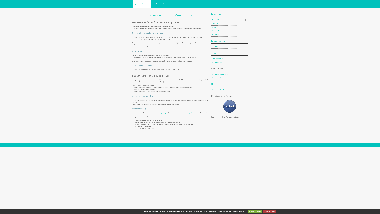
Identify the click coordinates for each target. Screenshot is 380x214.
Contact (165, 4)
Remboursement (217, 62)
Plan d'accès (216, 84)
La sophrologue (218, 41)
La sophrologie (217, 14)
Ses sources (215, 34)
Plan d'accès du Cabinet (219, 90)
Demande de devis (217, 78)
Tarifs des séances (217, 58)
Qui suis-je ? (215, 46)
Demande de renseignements (220, 74)
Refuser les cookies (269, 211)
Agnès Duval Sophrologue (142, 4)
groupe (190, 80)
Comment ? (215, 31)
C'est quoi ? (215, 23)
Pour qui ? (215, 27)
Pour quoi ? (229, 20)
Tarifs (213, 53)
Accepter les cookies (255, 211)
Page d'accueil (157, 4)
